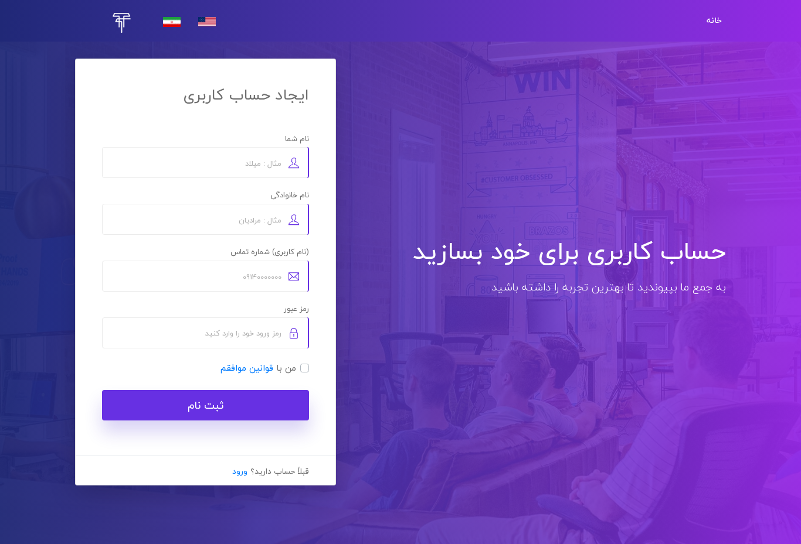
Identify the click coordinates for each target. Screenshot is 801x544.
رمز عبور (296, 308)
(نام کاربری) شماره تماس (269, 251)
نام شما (297, 138)
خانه (714, 20)
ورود (239, 471)
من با (258, 368)
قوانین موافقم (246, 367)
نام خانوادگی (289, 194)
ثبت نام (206, 405)
